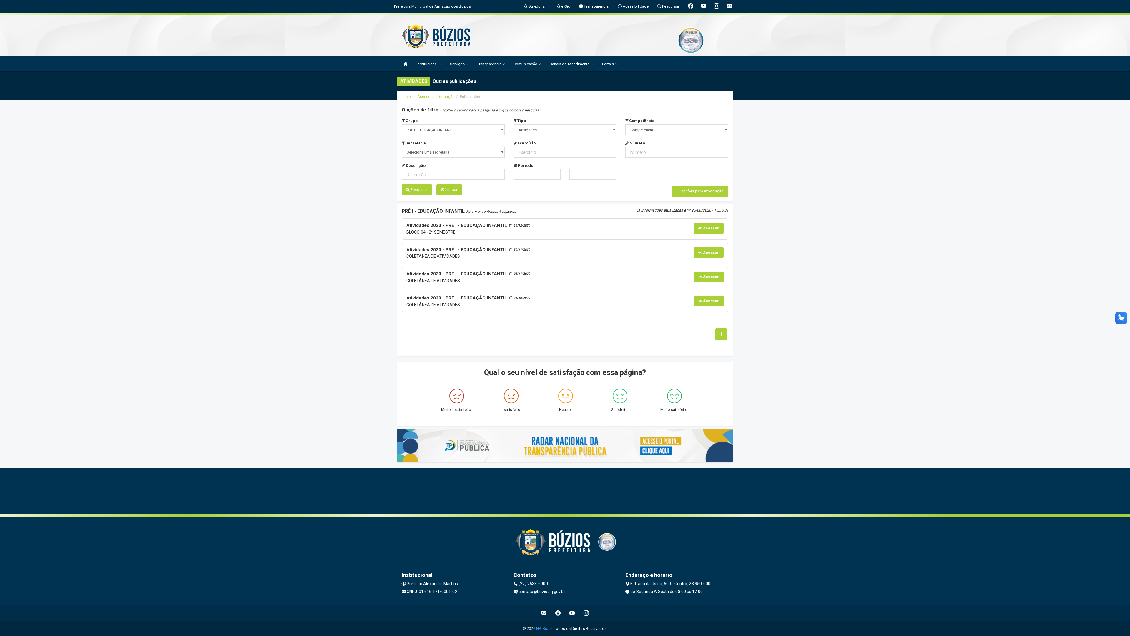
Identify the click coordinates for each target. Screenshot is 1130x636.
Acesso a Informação (436, 96)
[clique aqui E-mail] (544, 613)
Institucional (427, 64)
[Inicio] (405, 63)
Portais (608, 64)
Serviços (458, 64)
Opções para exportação (702, 191)
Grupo (411, 121)
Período (525, 165)
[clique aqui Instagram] (586, 613)
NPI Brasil (544, 628)
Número (637, 143)
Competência (641, 121)
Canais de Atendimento (570, 64)
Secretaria (415, 143)
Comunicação (526, 64)
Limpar (450, 189)
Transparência (489, 64)
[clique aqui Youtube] (572, 613)
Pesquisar (419, 189)
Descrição (415, 165)
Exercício (526, 143)
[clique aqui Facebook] (558, 613)
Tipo (521, 121)
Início (406, 96)
